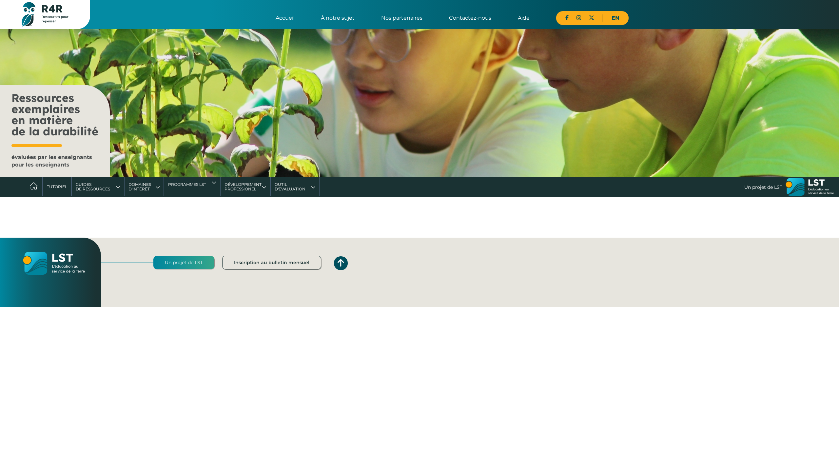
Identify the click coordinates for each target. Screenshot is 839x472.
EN (615, 18)
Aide (524, 18)
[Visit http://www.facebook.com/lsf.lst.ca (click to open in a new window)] (567, 17)
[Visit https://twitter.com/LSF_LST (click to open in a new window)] (591, 17)
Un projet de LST (184, 263)
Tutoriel (57, 186)
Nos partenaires (401, 18)
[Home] (45, 14)
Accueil (285, 18)
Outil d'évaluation (290, 186)
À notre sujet (338, 18)
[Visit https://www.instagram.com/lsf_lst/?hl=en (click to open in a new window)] (578, 17)
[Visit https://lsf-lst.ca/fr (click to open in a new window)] (810, 187)
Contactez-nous (470, 18)
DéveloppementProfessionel (243, 186)
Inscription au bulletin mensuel (271, 263)
